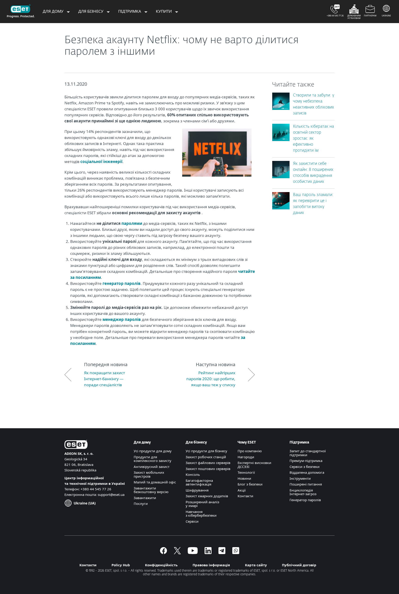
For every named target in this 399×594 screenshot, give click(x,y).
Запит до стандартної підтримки (308, 453)
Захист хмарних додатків (207, 496)
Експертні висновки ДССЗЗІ (254, 464)
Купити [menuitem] (164, 11)
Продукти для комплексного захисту (152, 459)
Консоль (193, 474)
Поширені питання (306, 484)
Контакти (245, 496)
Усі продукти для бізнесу (206, 451)
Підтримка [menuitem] (130, 11)
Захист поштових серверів (208, 468)
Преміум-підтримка (306, 460)
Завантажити (145, 497)
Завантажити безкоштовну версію (151, 490)
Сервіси (192, 521)
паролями (131, 223)
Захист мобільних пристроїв (149, 474)
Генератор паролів (305, 500)
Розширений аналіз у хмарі (202, 504)
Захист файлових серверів (208, 462)
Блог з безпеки (250, 484)
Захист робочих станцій (206, 457)
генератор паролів (122, 283)
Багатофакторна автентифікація (199, 482)
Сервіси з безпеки (305, 466)
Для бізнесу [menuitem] (91, 11)
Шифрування (197, 490)
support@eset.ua (111, 494)
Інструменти (300, 478)
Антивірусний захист (151, 466)
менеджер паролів (122, 319)
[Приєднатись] (235, 552)
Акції (242, 490)
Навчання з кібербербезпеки (201, 513)
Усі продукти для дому (153, 451)
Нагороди (246, 457)
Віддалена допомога (307, 472)
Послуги (141, 503)
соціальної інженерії (101, 161)
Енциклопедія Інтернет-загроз (303, 492)
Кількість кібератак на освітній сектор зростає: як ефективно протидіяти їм (313, 139)
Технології (246, 472)
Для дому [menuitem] (53, 11)
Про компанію (250, 451)
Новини (244, 478)
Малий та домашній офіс (155, 482)
